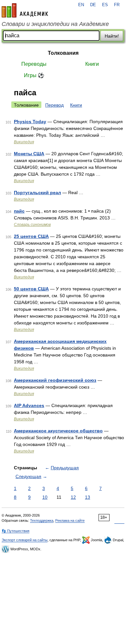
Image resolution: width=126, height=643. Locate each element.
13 (87, 497)
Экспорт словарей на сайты (24, 540)
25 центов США (31, 236)
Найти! (112, 36)
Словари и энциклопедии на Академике (55, 24)
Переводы (34, 64)
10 (44, 497)
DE (93, 5)
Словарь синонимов (32, 224)
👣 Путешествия (15, 531)
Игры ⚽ (34, 75)
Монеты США (29, 153)
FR (117, 5)
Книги (92, 64)
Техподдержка (41, 520)
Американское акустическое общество (58, 430)
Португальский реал (37, 192)
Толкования (63, 53)
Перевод (54, 105)
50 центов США (31, 288)
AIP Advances (29, 405)
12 (73, 497)
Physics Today (30, 121)
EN (81, 5)
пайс (19, 211)
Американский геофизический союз (55, 380)
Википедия (24, 142)
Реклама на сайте (70, 520)
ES (105, 5)
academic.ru (25, 10)
